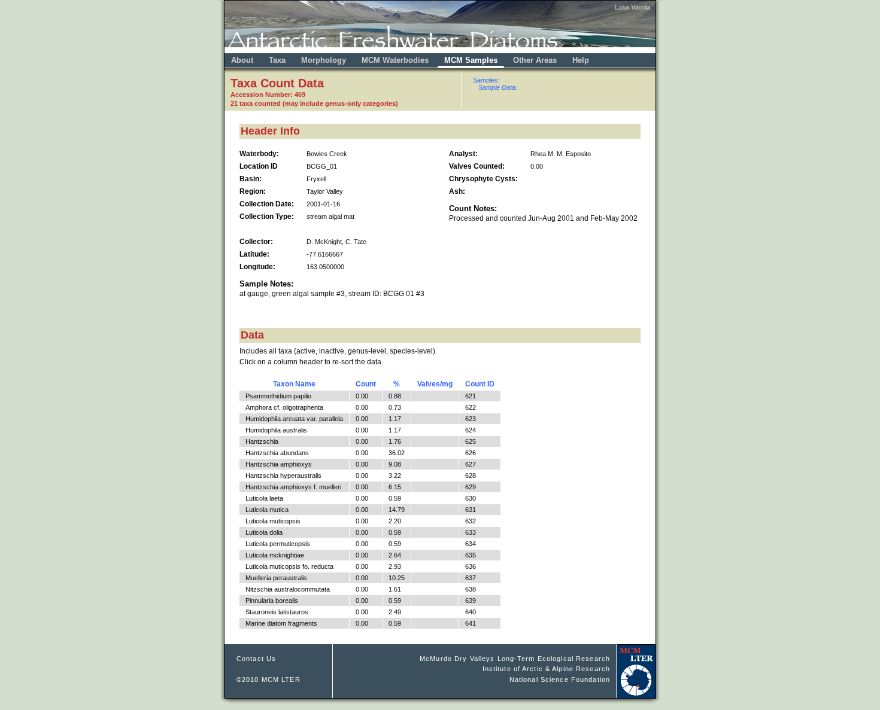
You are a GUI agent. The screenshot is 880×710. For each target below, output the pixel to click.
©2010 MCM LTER (268, 679)
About (242, 60)
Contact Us (256, 658)
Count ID (479, 384)
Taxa (277, 60)
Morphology (323, 60)
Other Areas (536, 60)
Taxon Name (294, 384)
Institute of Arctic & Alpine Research (546, 668)
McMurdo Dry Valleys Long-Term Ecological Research (515, 658)
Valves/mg (435, 384)
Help (580, 60)
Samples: (486, 80)
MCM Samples (470, 60)
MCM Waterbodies (396, 60)
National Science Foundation (559, 679)
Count (366, 384)
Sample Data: (497, 87)
